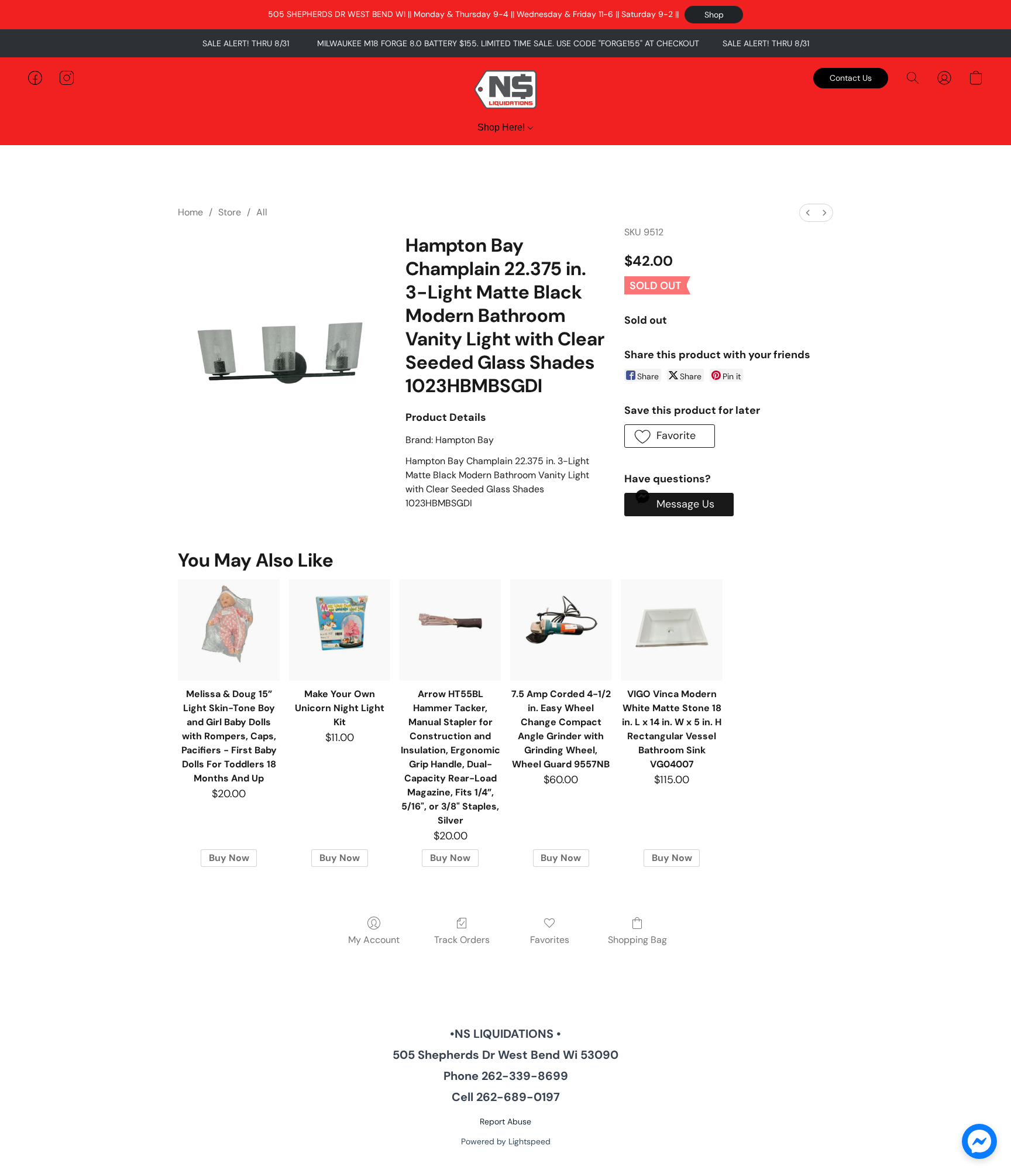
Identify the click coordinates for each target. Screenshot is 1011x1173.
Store (229, 212)
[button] (714, 14)
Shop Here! (502, 127)
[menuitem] (808, 212)
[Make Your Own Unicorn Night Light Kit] (339, 630)
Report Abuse (505, 1121)
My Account (374, 940)
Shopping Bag (637, 940)
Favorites (549, 940)
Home (190, 212)
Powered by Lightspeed (506, 1141)
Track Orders (462, 940)
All (261, 212)
